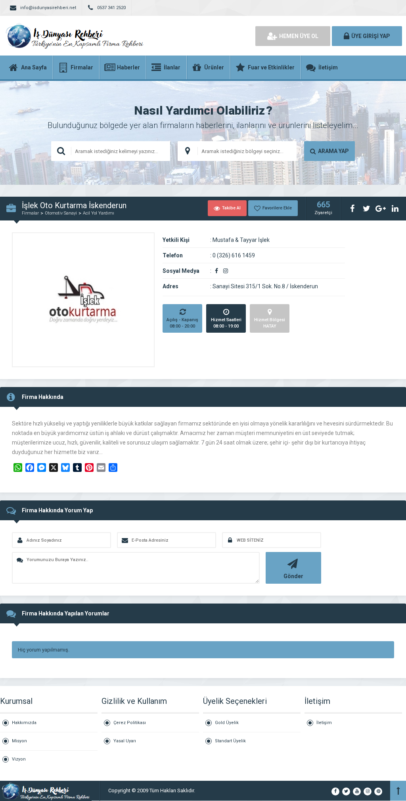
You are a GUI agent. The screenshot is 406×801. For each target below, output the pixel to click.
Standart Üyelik (230, 741)
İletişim (324, 722)
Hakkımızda (24, 722)
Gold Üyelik (227, 722)
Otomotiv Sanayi (61, 213)
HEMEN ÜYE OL (298, 36)
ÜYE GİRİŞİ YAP (370, 36)
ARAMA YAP (333, 151)
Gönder (293, 576)
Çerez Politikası (129, 722)
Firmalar (30, 213)
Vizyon (19, 759)
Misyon (19, 741)
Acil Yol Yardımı (98, 213)
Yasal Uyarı (124, 741)
